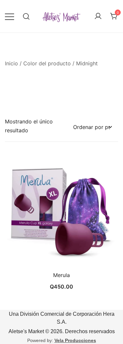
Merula (61, 275)
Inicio (11, 63)
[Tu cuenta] (98, 16)
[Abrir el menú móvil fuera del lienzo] (9, 16)
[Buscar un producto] (26, 16)
